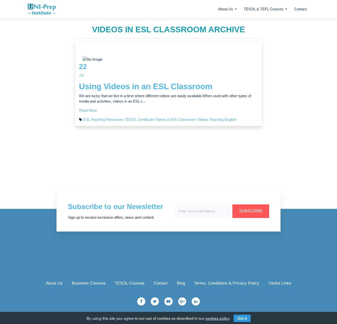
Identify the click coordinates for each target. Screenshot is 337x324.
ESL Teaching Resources (103, 120)
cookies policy (217, 318)
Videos (202, 120)
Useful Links (279, 283)
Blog (181, 283)
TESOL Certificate (139, 120)
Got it (242, 318)
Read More (88, 110)
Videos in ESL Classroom (175, 120)
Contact (300, 9)
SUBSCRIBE (251, 211)
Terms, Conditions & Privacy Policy (226, 283)
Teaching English (222, 120)
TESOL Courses (130, 283)
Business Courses (89, 283)
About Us (54, 283)
